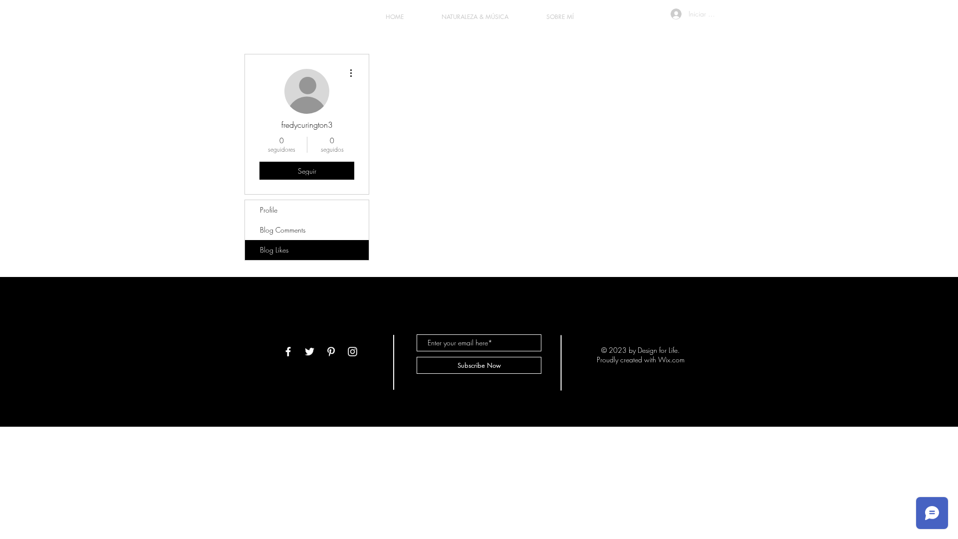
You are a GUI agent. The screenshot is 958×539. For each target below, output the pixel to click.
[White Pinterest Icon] (331, 351)
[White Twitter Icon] (309, 351)
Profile (268, 210)
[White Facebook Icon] (288, 351)
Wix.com (671, 359)
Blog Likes (274, 250)
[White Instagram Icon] (352, 351)
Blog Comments (282, 230)
